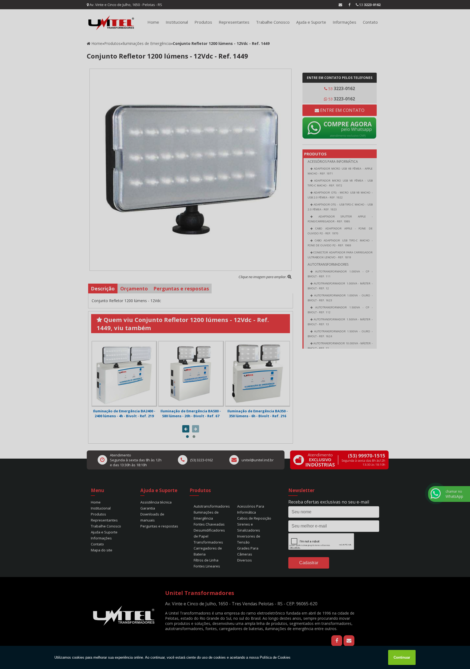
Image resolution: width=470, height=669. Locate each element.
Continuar (402, 657)
